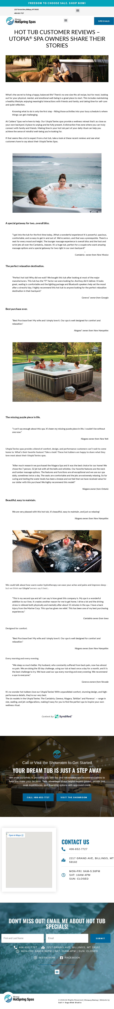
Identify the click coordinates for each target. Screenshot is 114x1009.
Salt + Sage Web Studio (69, 1002)
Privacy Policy (91, 1000)
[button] (77, 10)
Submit (100, 938)
